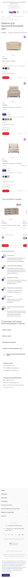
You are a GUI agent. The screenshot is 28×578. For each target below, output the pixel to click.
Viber (15, 534)
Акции (3, 490)
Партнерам (4, 501)
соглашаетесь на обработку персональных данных (14, 564)
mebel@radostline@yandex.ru (12, 368)
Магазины (4, 497)
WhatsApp (19, 534)
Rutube (12, 534)
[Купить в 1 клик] (20, 77)
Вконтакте (5, 534)
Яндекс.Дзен (22, 534)
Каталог (3, 516)
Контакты (4, 494)
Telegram (8, 534)
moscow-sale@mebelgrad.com (12, 382)
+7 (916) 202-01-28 (9, 380)
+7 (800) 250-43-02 (9, 365)
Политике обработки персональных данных (13, 568)
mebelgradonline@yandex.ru (15, 525)
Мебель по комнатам (7, 512)
